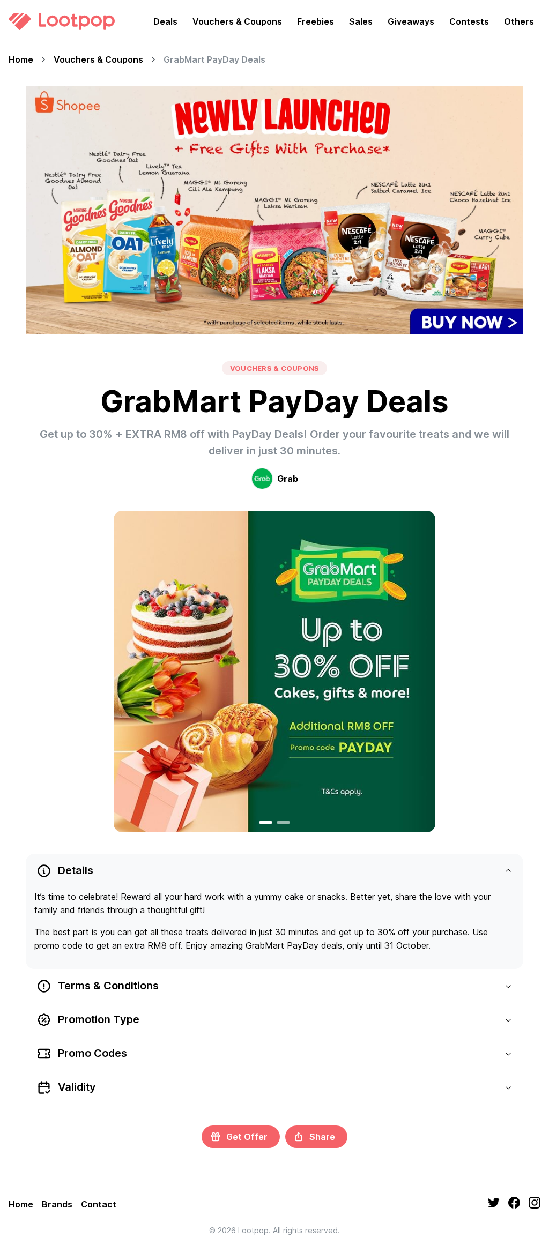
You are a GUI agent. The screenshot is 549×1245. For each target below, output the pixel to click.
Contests (469, 21)
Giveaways (411, 21)
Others (519, 21)
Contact (98, 1204)
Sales (361, 21)
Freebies (315, 21)
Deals (165, 21)
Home (21, 59)
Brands (57, 1204)
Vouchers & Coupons (237, 21)
